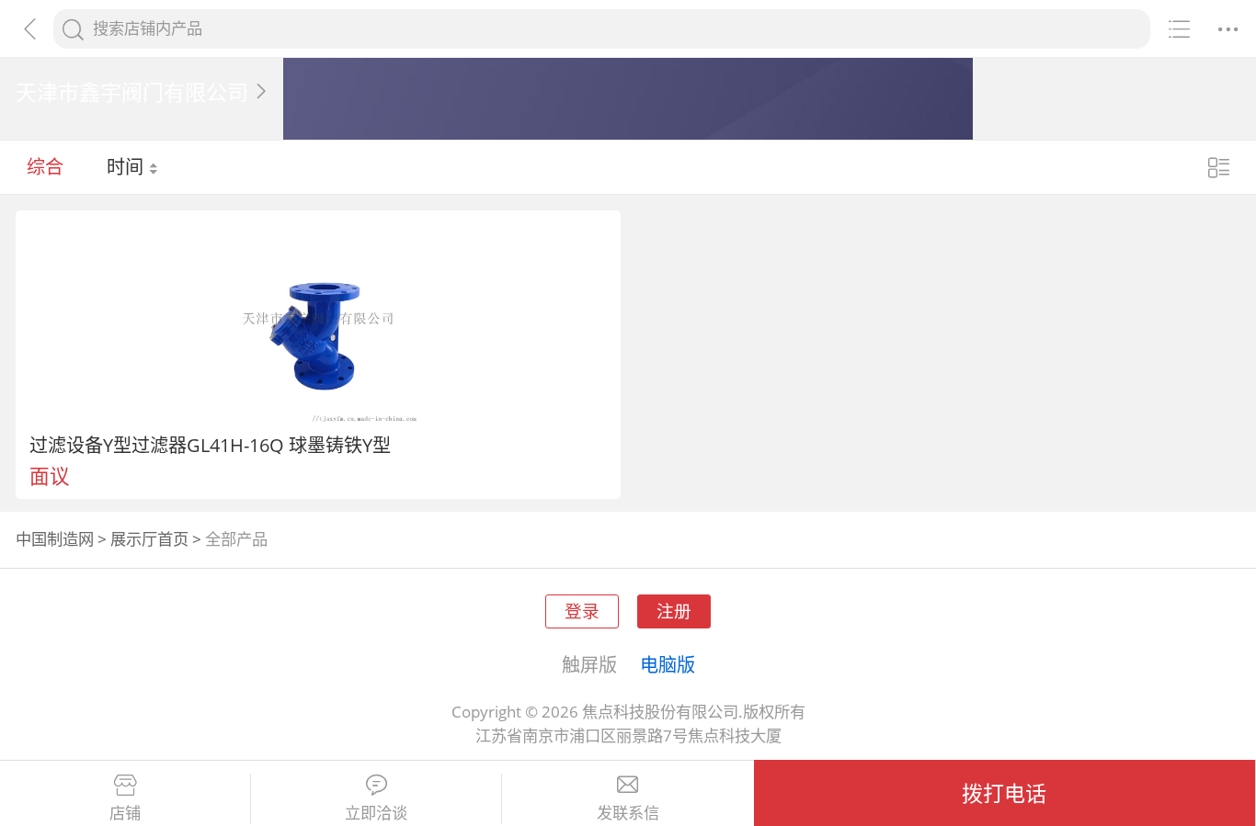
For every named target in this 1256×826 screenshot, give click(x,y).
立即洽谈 (376, 813)
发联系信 (628, 813)
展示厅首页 (149, 538)
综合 (45, 166)
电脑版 (667, 664)
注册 (674, 610)
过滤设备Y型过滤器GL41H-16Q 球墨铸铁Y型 (210, 445)
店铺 (125, 813)
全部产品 (236, 538)
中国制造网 (55, 538)
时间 (127, 166)
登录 (582, 610)
